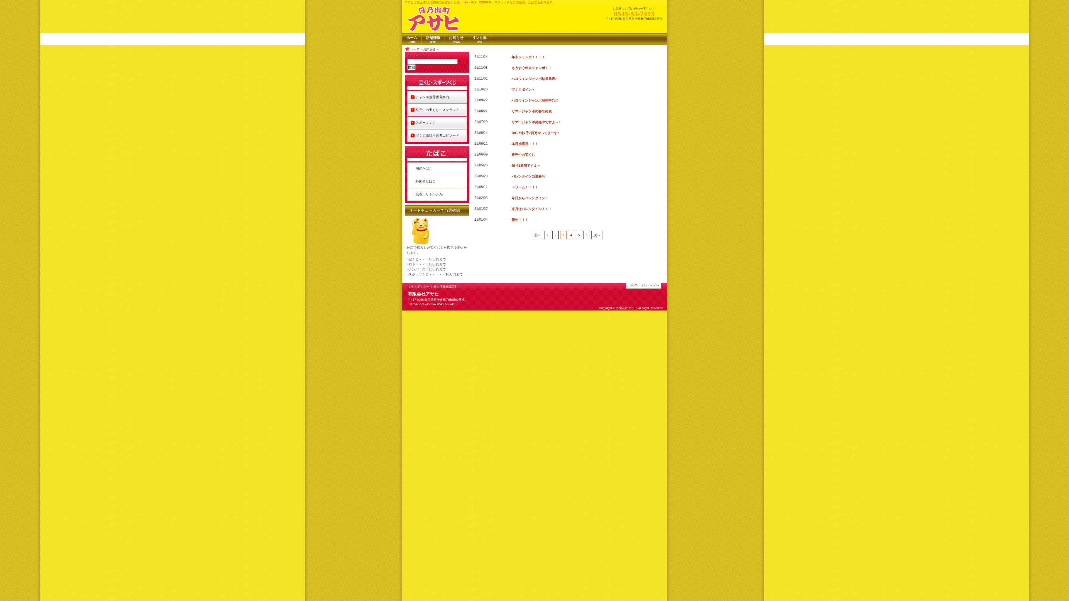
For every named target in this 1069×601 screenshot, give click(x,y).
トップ (415, 49)
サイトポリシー (418, 286)
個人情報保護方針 (445, 286)
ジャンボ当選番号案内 (432, 97)
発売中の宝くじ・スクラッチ (437, 110)
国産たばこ (424, 169)
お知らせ (429, 49)
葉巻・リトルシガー (431, 194)
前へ (537, 235)
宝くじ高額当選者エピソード (437, 135)
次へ (597, 235)
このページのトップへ (643, 285)
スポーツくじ (426, 123)
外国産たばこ (426, 181)
